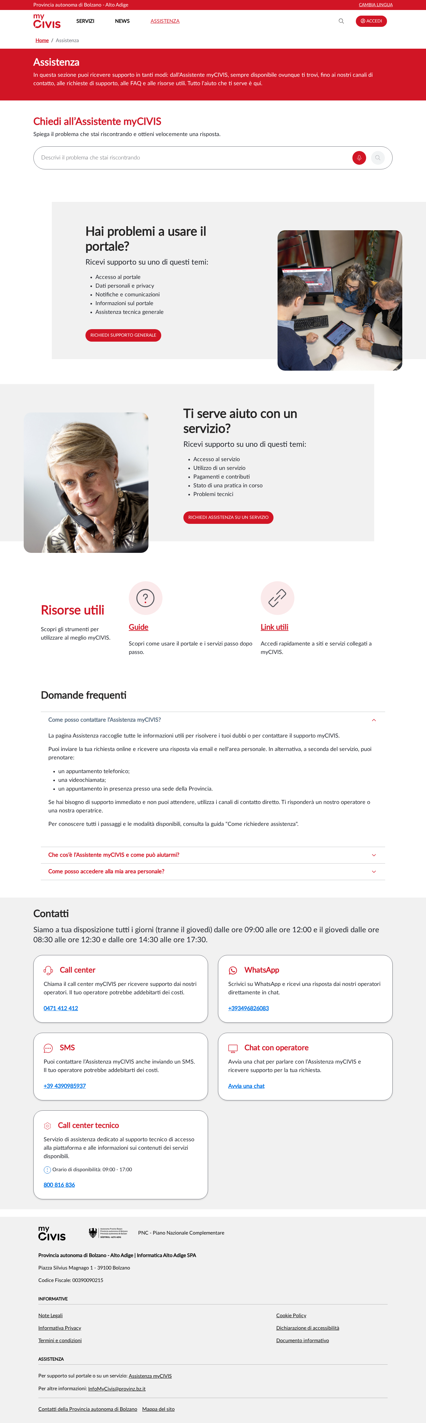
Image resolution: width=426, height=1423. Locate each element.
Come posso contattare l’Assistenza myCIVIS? (104, 720)
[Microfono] (359, 158)
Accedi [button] (373, 21)
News (122, 21)
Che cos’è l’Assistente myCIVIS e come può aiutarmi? (113, 855)
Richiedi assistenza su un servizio (228, 517)
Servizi (85, 21)
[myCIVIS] (51, 1233)
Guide (138, 627)
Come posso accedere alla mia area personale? (106, 872)
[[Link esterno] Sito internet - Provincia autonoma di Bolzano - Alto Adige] (108, 1233)
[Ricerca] (341, 21)
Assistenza (165, 21)
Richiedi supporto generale (123, 335)
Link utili (274, 627)
